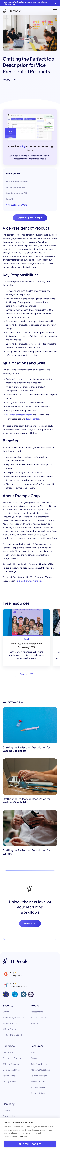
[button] (54, 10)
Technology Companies (13, 1058)
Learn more (23, 1136)
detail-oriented (32, 419)
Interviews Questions (40, 1070)
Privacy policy (9, 1116)
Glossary (35, 1058)
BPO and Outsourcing (12, 1064)
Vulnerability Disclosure (13, 1017)
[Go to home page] (15, 961)
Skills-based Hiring (11, 1070)
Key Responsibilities (15, 187)
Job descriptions (38, 1081)
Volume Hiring (9, 1075)
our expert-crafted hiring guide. (29, 581)
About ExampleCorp (17, 205)
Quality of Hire (9, 1081)
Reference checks (39, 1017)
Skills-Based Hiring (39, 1064)
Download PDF (26, 674)
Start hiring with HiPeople (30, 217)
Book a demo (30, 923)
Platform (34, 1023)
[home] (12, 11)
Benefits (10, 199)
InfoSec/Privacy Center (13, 1035)
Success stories (38, 1087)
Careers (6, 1110)
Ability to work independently (19, 414)
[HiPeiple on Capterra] (15, 985)
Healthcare (8, 1052)
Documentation (38, 1093)
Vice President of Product (18, 181)
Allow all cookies (30, 1144)
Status (6, 1011)
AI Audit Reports (10, 1023)
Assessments (37, 1011)
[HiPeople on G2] (12, 974)
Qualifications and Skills (17, 193)
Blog (33, 1052)
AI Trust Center (9, 1029)
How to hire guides (39, 1075)
